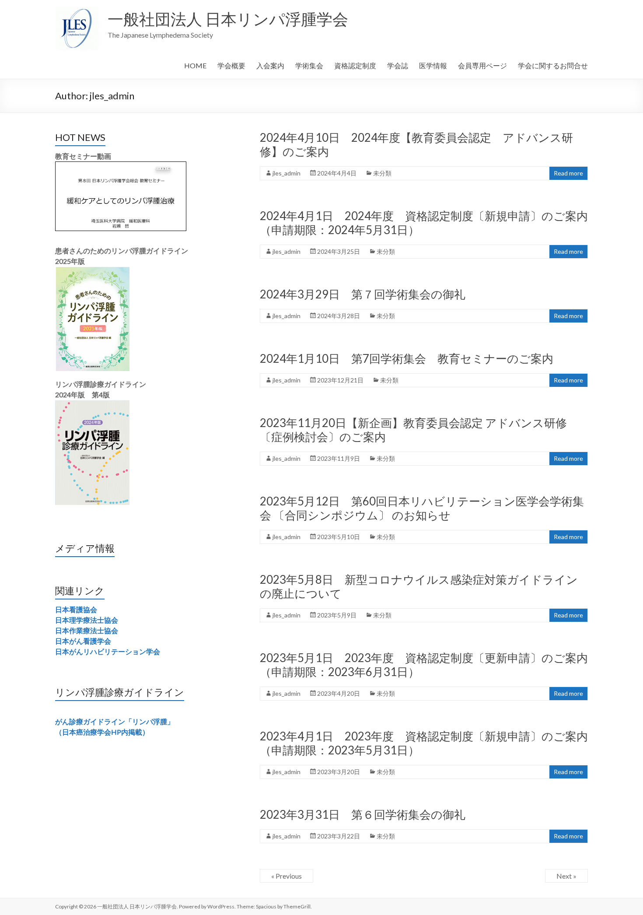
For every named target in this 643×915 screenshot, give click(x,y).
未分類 (382, 173)
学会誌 (397, 65)
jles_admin (287, 173)
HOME (195, 65)
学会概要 (231, 65)
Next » (566, 876)
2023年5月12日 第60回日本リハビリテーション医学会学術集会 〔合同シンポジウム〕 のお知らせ (422, 508)
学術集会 (309, 65)
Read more (568, 173)
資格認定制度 (355, 65)
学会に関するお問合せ (553, 65)
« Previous (286, 876)
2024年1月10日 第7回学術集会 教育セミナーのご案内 (406, 358)
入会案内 (270, 65)
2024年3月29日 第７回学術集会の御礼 (362, 294)
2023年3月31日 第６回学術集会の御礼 (362, 814)
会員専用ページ (482, 65)
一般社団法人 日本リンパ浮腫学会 (228, 18)
